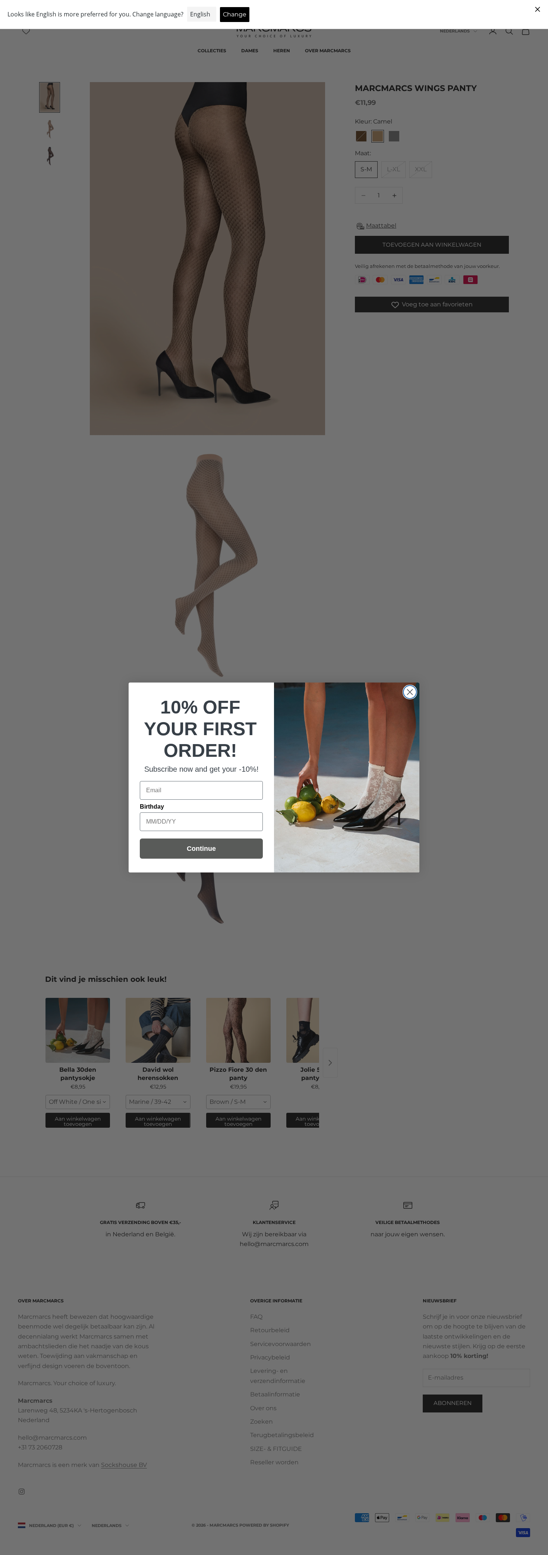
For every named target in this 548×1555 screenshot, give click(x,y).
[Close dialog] (409, 692)
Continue (201, 848)
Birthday (152, 806)
